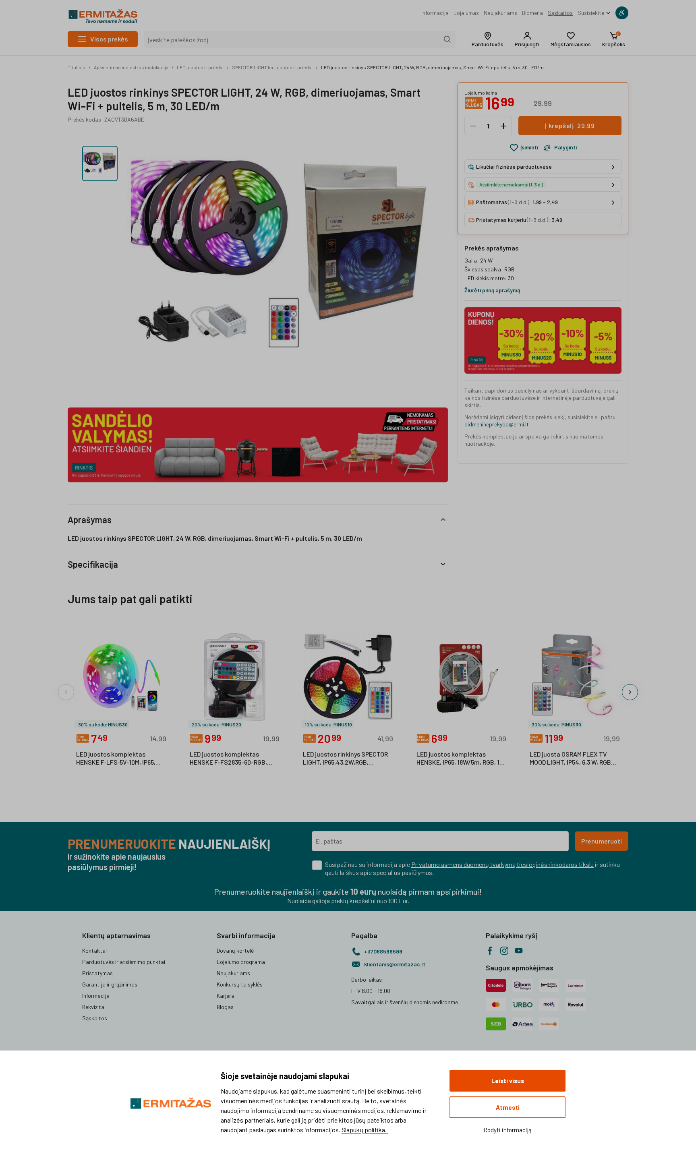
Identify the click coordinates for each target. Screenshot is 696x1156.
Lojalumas (466, 12)
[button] (487, 39)
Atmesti (508, 1107)
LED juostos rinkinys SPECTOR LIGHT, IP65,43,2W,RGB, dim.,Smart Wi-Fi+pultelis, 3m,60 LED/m (345, 758)
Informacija (435, 12)
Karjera (225, 995)
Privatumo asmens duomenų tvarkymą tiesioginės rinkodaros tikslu (502, 864)
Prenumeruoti (601, 841)
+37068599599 (383, 951)
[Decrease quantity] (473, 126)
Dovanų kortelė (235, 950)
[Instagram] (504, 951)
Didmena (532, 12)
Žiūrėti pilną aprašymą (492, 290)
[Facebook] (490, 951)
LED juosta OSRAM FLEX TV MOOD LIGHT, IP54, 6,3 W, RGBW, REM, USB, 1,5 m (574, 758)
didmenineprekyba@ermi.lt (496, 424)
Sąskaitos (560, 12)
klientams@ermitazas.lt (394, 964)
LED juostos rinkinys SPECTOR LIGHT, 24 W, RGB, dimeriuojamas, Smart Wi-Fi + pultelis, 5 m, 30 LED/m (432, 67)
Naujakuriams (500, 12)
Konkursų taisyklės (240, 984)
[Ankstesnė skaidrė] (66, 692)
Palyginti (565, 147)
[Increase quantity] (503, 126)
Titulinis (76, 67)
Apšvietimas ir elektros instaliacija (131, 67)
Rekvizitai (94, 1006)
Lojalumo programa (241, 961)
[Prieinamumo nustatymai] (621, 12)
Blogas (225, 1006)
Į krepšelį (570, 126)
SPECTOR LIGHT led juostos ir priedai (272, 67)
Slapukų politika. (365, 1129)
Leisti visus (507, 1080)
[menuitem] (435, 13)
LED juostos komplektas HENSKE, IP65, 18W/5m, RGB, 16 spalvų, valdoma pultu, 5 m (459, 758)
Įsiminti (529, 147)
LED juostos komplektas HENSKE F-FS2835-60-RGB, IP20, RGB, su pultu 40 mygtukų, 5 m (228, 758)
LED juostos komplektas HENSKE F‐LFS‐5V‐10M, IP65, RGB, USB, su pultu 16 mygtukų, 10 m (120, 758)
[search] (447, 39)
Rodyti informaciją (507, 1129)
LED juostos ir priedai (200, 67)
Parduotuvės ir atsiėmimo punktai (123, 961)
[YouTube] (519, 951)
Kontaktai (94, 950)
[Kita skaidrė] (630, 692)
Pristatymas (97, 973)
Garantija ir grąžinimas (109, 984)
